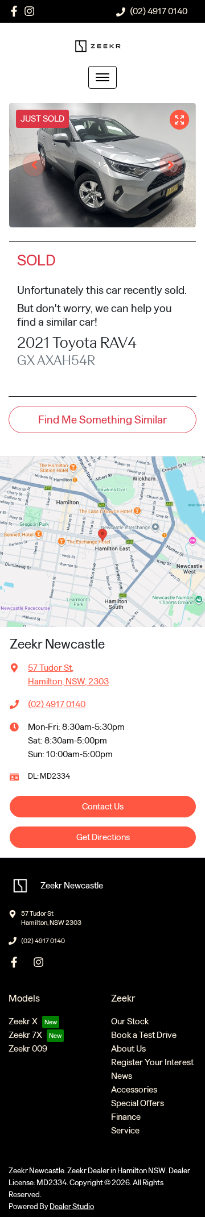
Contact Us (103, 806)
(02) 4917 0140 (158, 11)
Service (125, 1130)
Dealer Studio (72, 1206)
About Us (128, 1048)
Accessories (134, 1089)
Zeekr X (23, 1021)
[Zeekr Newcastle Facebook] (16, 11)
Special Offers (137, 1103)
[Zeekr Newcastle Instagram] (31, 11)
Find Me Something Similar (102, 419)
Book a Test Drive (144, 1034)
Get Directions (103, 837)
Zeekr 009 (28, 1048)
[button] (102, 77)
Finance (126, 1116)
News (121, 1075)
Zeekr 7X (25, 1034)
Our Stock (130, 1021)
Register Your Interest (152, 1062)
